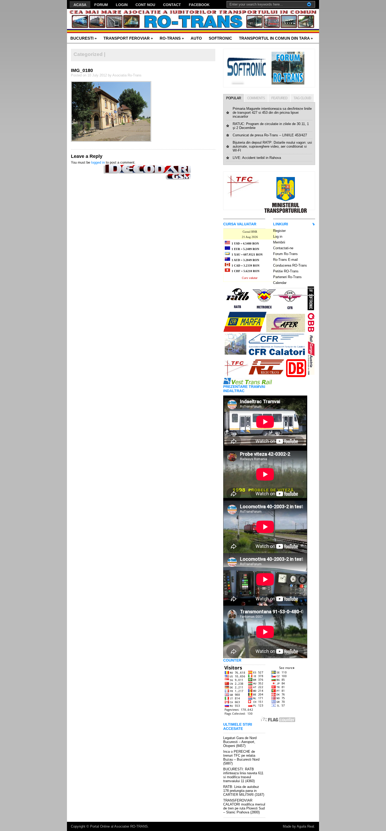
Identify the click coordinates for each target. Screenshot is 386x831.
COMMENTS (256, 98)
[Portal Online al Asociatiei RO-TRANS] (118, 21)
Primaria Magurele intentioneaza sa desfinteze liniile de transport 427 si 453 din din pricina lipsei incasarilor (272, 112)
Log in (277, 236)
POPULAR (233, 98)
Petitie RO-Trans (286, 271)
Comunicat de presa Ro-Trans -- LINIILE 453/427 (270, 135)
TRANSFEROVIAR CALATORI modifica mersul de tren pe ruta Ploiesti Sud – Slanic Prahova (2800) (244, 806)
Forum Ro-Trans (285, 254)
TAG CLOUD (302, 98)
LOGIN (122, 5)
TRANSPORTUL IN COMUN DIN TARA (276, 38)
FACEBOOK (199, 5)
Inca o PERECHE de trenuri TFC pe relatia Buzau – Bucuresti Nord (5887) (241, 757)
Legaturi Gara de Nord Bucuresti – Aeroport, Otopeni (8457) (240, 742)
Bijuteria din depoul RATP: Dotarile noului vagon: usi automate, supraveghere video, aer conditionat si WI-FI (272, 146)
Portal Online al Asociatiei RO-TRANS (119, 826)
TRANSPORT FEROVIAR (128, 38)
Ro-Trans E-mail (285, 260)
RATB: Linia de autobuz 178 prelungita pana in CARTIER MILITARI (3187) (243, 791)
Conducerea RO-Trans (290, 265)
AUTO (196, 38)
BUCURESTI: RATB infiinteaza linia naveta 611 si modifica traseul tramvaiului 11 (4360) (243, 775)
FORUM (101, 5)
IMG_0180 (82, 70)
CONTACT (172, 5)
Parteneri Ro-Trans (287, 277)
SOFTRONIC (220, 38)
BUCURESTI (83, 38)
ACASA (80, 5)
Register (279, 231)
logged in (98, 162)
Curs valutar (250, 277)
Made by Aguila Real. (299, 826)
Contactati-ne (283, 248)
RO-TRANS (172, 38)
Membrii (279, 242)
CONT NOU (145, 5)
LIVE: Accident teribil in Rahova (257, 158)
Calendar (279, 283)
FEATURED (279, 98)
